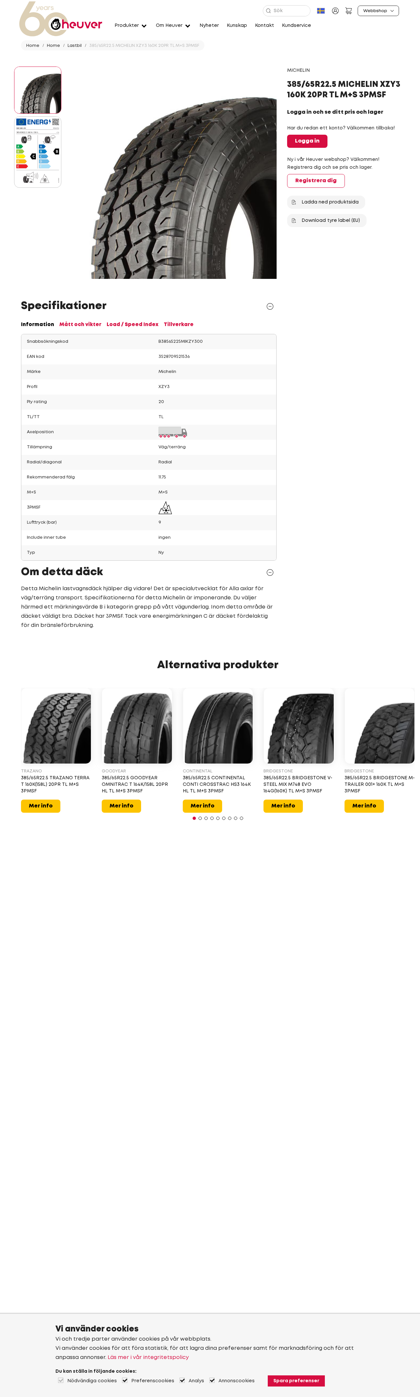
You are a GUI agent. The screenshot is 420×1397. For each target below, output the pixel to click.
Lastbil (75, 46)
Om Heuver (169, 26)
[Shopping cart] (348, 11)
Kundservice (296, 26)
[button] (194, 818)
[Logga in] (335, 11)
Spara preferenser (296, 1381)
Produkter (127, 26)
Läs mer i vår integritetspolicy (148, 1357)
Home (32, 46)
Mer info (40, 806)
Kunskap (237, 26)
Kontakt (264, 26)
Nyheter (209, 26)
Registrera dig (316, 180)
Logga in (307, 141)
